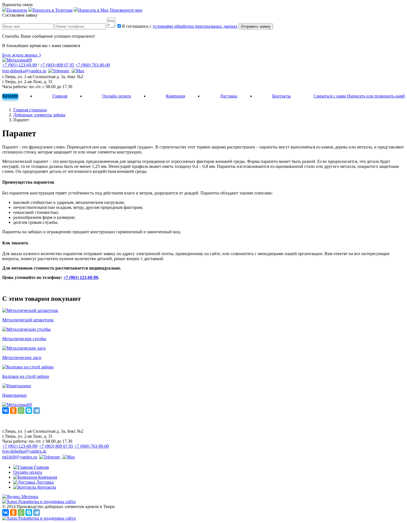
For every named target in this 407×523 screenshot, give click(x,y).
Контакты (281, 96)
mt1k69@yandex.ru (19, 457)
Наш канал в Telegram (22, 421)
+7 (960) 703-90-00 (92, 65)
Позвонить (17, 10)
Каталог (10, 96)
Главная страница (30, 109)
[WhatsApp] (21, 410)
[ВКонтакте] (5, 410)
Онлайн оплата (116, 96)
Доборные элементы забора (39, 114)
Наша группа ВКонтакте (25, 426)
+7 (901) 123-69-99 (19, 65)
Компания (175, 96)
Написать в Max (93, 10)
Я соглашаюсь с (180, 26)
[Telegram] (36, 410)
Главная (59, 96)
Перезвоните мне (126, 10)
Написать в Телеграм (53, 10)
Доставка (228, 96)
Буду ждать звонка (21, 55)
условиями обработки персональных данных (195, 26)
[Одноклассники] (13, 410)
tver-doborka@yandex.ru (24, 70)
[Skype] (28, 410)
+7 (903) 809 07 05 (57, 65)
